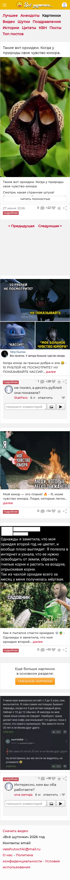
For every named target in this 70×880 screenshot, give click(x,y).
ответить (45, 397)
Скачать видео (15, 831)
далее (51, 372)
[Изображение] (51, 406)
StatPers (21, 397)
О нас (8, 855)
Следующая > (50, 226)
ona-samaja (23, 794)
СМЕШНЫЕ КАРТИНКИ (35, 681)
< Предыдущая (21, 226)
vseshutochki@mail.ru (22, 849)
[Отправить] (60, 406)
